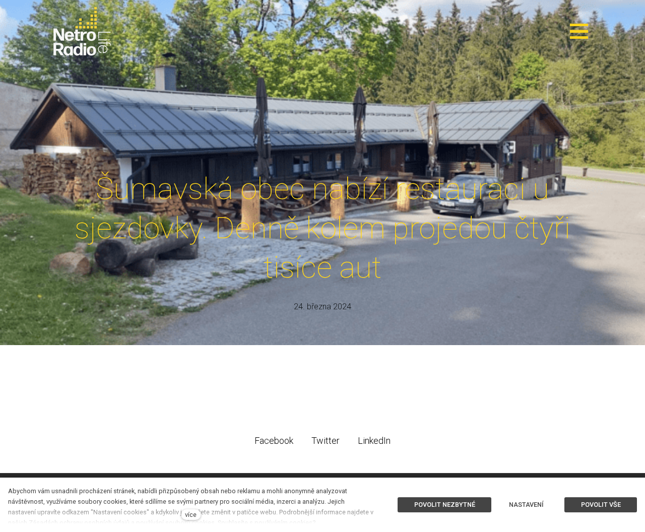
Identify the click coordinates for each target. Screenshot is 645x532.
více (191, 514)
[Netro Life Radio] (82, 31)
